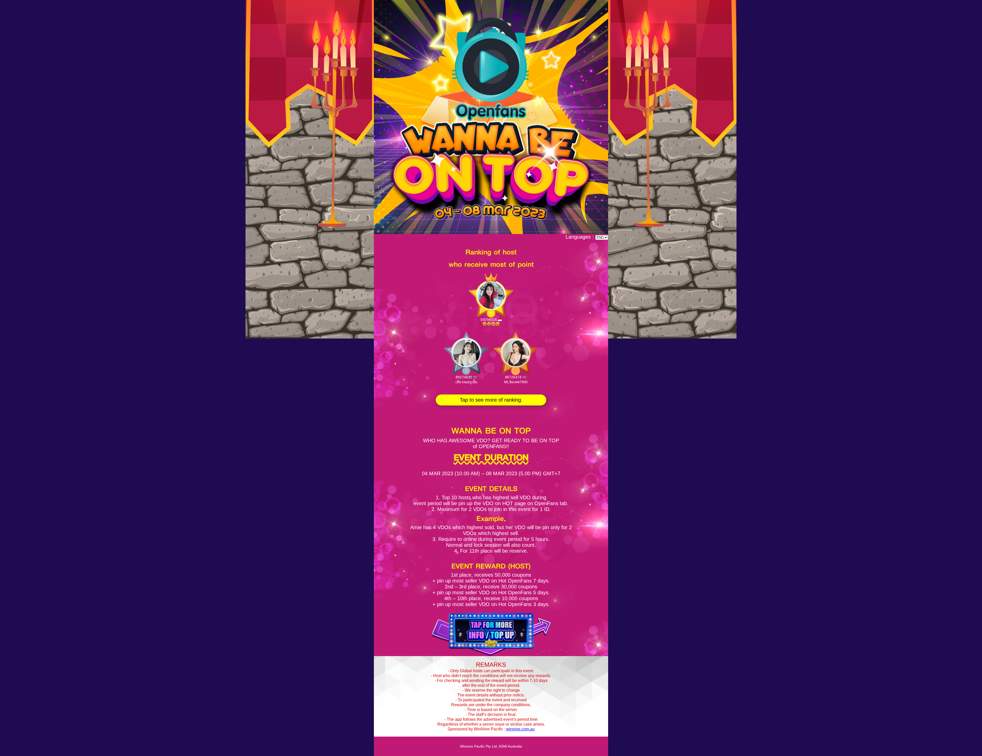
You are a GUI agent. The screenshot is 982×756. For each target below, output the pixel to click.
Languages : (580, 237)
